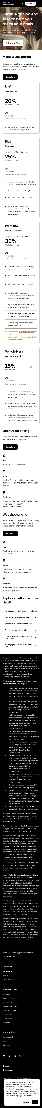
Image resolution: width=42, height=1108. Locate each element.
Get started (30, 3)
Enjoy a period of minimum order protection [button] (19, 637)
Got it (35, 1102)
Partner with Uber (12, 43)
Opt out (26, 1102)
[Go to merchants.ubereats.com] (8, 3)
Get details (10, 77)
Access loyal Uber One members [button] (18, 624)
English (8, 1066)
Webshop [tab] (33, 611)
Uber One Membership (26, 331)
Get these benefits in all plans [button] (17, 617)
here (29, 1096)
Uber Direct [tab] (22, 611)
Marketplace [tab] (9, 611)
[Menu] (39, 4)
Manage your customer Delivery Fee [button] (18, 645)
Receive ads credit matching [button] (17, 630)
